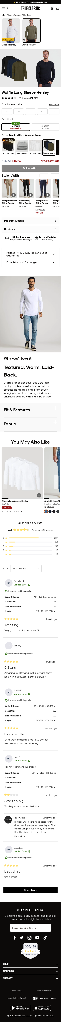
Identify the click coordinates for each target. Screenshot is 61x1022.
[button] (57, 8)
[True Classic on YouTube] (37, 938)
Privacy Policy (17, 990)
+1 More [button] (36, 135)
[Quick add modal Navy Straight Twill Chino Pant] (47, 195)
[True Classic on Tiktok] (45, 938)
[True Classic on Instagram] (29, 938)
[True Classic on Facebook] (15, 938)
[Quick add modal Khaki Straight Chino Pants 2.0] (13, 195)
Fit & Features (17, 409)
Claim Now (43, 2)
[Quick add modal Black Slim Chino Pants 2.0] (30, 195)
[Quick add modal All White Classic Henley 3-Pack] (39, 495)
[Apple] (42, 1008)
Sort (6, 568)
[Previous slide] (5, 482)
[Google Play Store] (20, 1008)
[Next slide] (54, 175)
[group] (11, 32)
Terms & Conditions (44, 990)
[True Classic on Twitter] (21, 938)
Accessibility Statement (17, 998)
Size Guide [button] (54, 104)
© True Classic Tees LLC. (18, 1015)
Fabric (10, 423)
